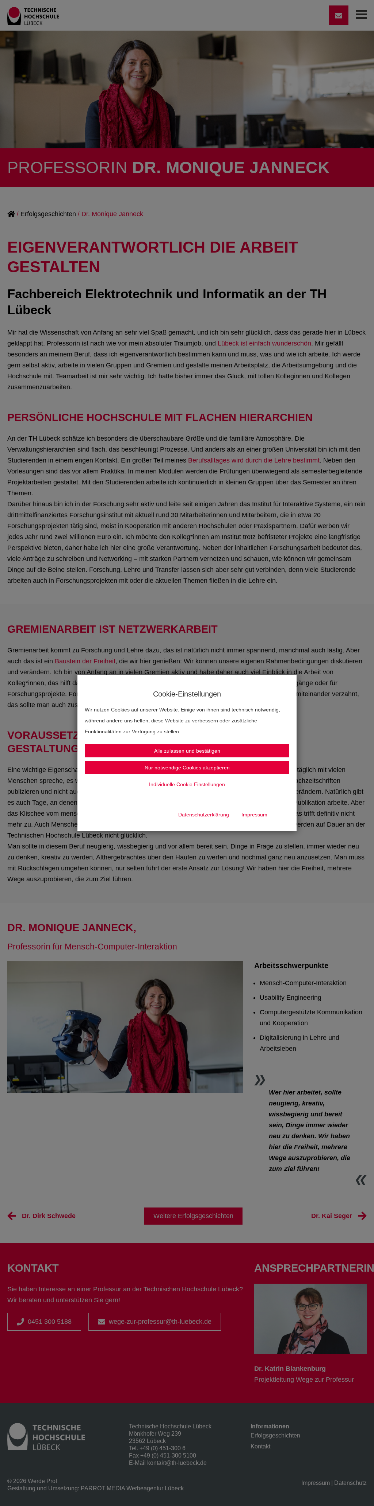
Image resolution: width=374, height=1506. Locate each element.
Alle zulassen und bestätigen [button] (187, 751)
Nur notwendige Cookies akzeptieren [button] (187, 767)
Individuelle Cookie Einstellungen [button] (187, 784)
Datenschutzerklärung (203, 815)
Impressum (254, 815)
